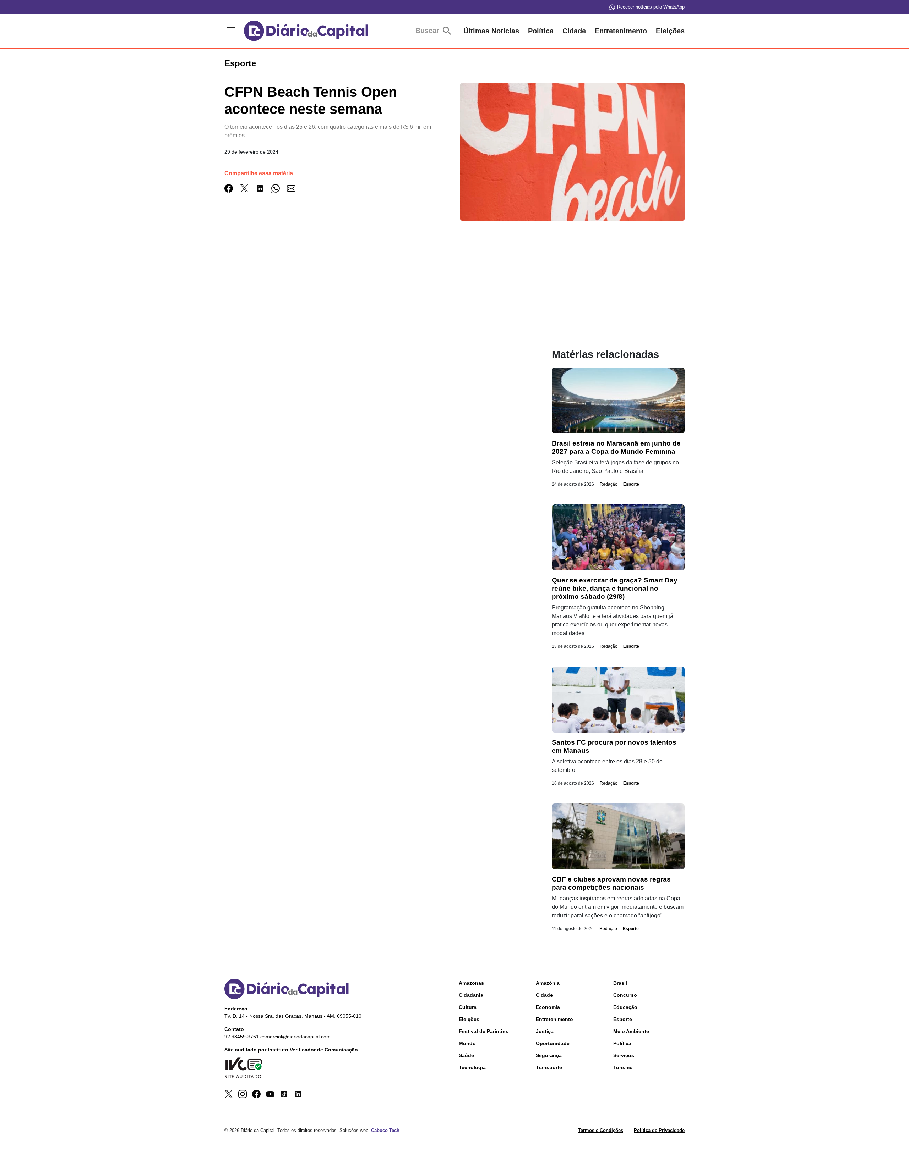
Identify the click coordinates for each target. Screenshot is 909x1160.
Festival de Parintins (483, 1031)
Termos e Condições (600, 1130)
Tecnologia (472, 1067)
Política (541, 31)
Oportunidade (553, 1043)
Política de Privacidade (659, 1130)
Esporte (631, 484)
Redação (608, 484)
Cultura (468, 1007)
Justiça (545, 1031)
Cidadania (471, 995)
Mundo (467, 1043)
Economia (548, 1007)
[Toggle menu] (229, 31)
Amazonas (471, 983)
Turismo (623, 1067)
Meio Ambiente (631, 1031)
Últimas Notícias (491, 31)
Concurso (625, 995)
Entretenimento (621, 31)
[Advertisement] (373, 298)
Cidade (574, 31)
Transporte (549, 1067)
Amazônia (548, 983)
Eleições (670, 31)
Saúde (466, 1055)
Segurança (549, 1055)
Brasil (620, 983)
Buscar (428, 30)
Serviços (623, 1055)
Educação (625, 1007)
